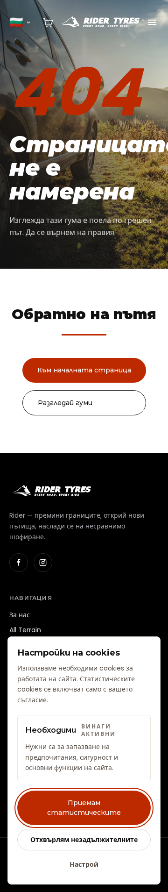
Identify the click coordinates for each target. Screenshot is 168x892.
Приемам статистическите (84, 808)
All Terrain (25, 630)
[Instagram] (43, 562)
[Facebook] (18, 562)
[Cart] (48, 22)
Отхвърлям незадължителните (84, 839)
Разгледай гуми (65, 403)
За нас (19, 615)
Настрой (84, 864)
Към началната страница (84, 370)
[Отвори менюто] (152, 22)
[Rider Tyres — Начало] (100, 22)
